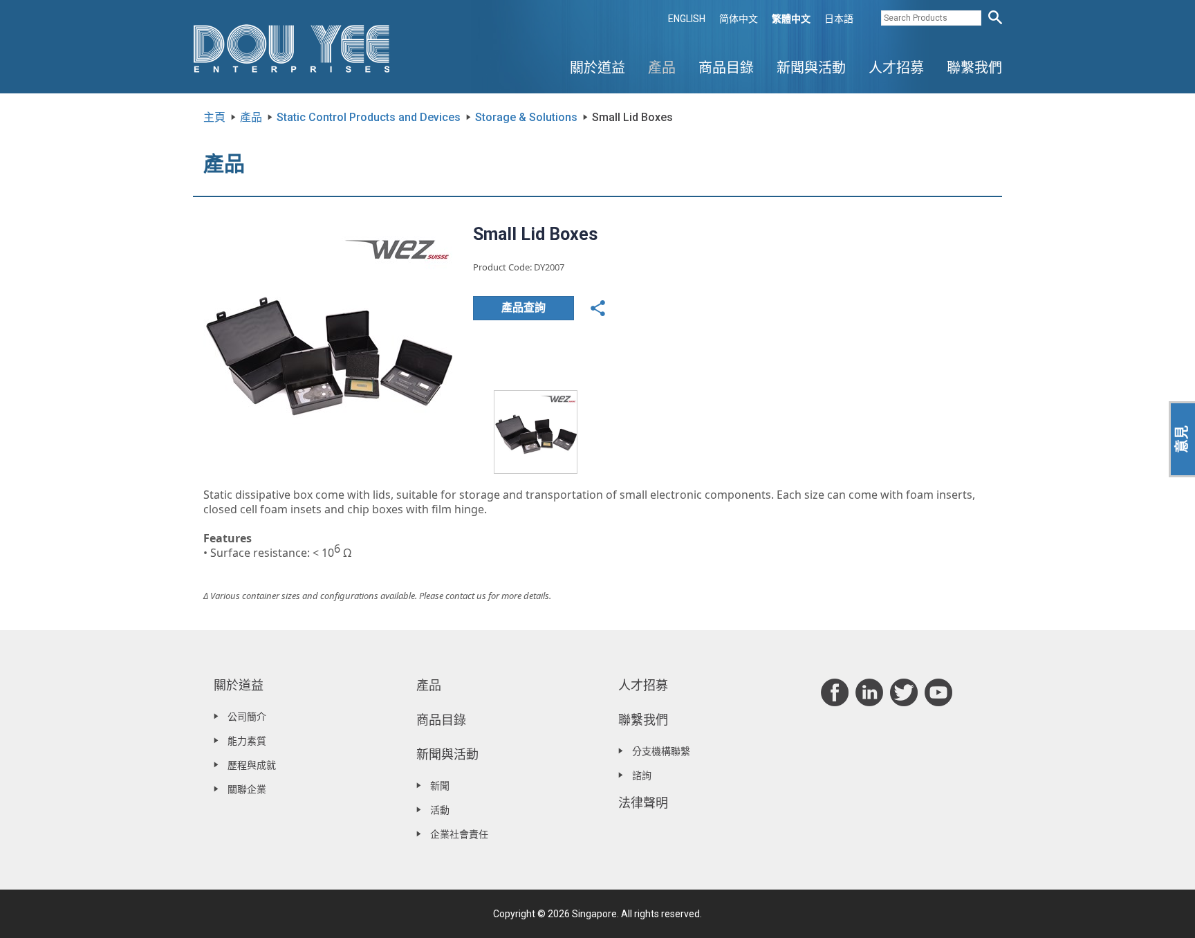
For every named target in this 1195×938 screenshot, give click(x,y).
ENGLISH (686, 18)
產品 (662, 68)
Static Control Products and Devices (369, 117)
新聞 (440, 785)
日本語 (838, 18)
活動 (440, 810)
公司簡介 (247, 716)
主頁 (214, 117)
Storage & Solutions (526, 117)
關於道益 (597, 68)
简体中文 (738, 18)
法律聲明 (643, 803)
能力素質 (247, 740)
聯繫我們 (974, 68)
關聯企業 (247, 789)
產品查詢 (523, 307)
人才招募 (896, 68)
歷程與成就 (252, 765)
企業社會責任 (459, 834)
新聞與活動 (811, 68)
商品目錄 (726, 68)
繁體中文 (791, 18)
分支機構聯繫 (661, 751)
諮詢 (641, 775)
